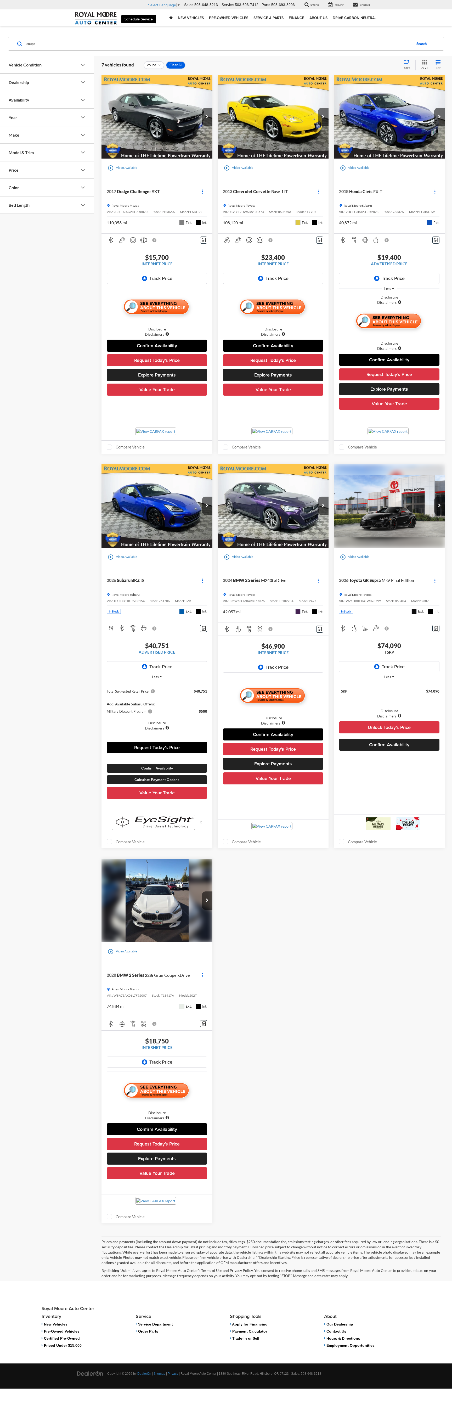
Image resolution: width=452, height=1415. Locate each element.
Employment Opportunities (350, 1345)
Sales (188, 5)
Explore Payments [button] (157, 375)
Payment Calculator (249, 1331)
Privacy (173, 1373)
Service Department (155, 1324)
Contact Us (335, 1331)
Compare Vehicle (130, 447)
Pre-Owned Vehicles (61, 1331)
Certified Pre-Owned (61, 1338)
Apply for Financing (249, 1324)
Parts (266, 5)
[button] (207, 117)
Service (228, 5)
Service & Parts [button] (268, 17)
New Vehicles (55, 1324)
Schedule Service (139, 19)
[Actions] (202, 191)
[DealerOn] (90, 1373)
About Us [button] (318, 17)
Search (421, 44)
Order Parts (147, 1331)
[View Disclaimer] (154, 240)
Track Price (160, 278)
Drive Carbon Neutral (354, 17)
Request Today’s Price (157, 747)
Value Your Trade (157, 389)
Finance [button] (296, 17)
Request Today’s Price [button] (157, 360)
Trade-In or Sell (245, 1338)
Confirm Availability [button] (157, 345)
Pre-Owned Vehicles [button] (228, 17)
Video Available (122, 168)
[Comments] (203, 240)
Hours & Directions (342, 1338)
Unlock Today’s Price (389, 727)
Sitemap (159, 1373)
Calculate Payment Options (156, 779)
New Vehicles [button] (191, 17)
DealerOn (144, 1373)
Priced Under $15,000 (62, 1345)
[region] (389, 300)
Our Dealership (339, 1324)
